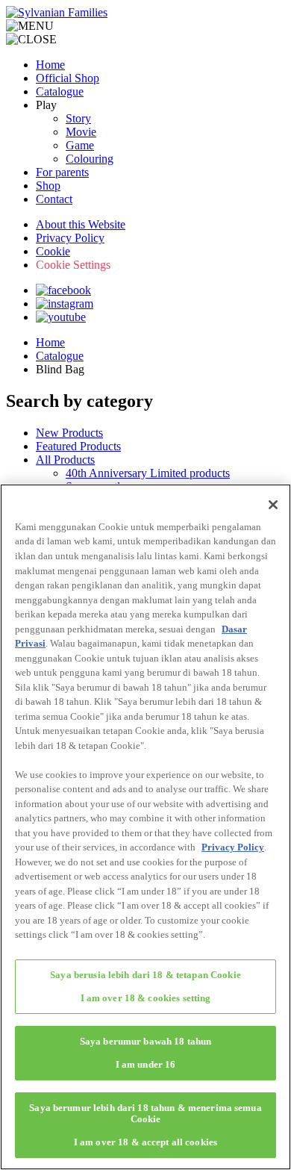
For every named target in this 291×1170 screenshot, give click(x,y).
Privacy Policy (70, 237)
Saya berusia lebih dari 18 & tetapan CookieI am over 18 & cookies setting (145, 986)
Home (50, 64)
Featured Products (78, 446)
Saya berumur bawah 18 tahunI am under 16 (146, 1053)
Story (78, 118)
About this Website (80, 224)
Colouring (89, 158)
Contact (54, 199)
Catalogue (60, 91)
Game (80, 145)
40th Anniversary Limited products (148, 473)
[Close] (273, 504)
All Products (65, 459)
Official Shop (67, 78)
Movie (81, 131)
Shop (48, 185)
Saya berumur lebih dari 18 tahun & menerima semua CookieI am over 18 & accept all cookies (145, 1125)
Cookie (53, 251)
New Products (69, 432)
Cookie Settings (73, 264)
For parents (62, 172)
